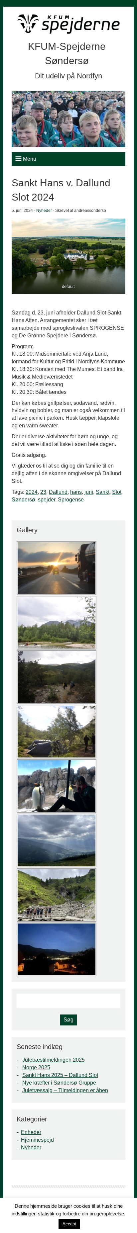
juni (88, 492)
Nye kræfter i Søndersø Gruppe (59, 1083)
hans (76, 492)
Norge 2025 (36, 1067)
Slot (116, 492)
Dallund (58, 492)
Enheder (31, 1132)
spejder (46, 499)
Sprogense (71, 499)
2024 (32, 492)
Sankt (102, 492)
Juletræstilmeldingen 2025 (53, 1060)
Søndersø (23, 499)
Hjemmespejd (37, 1140)
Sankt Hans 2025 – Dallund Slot (60, 1075)
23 (43, 492)
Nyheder (44, 210)
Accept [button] (69, 1223)
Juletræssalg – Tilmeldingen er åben (65, 1090)
